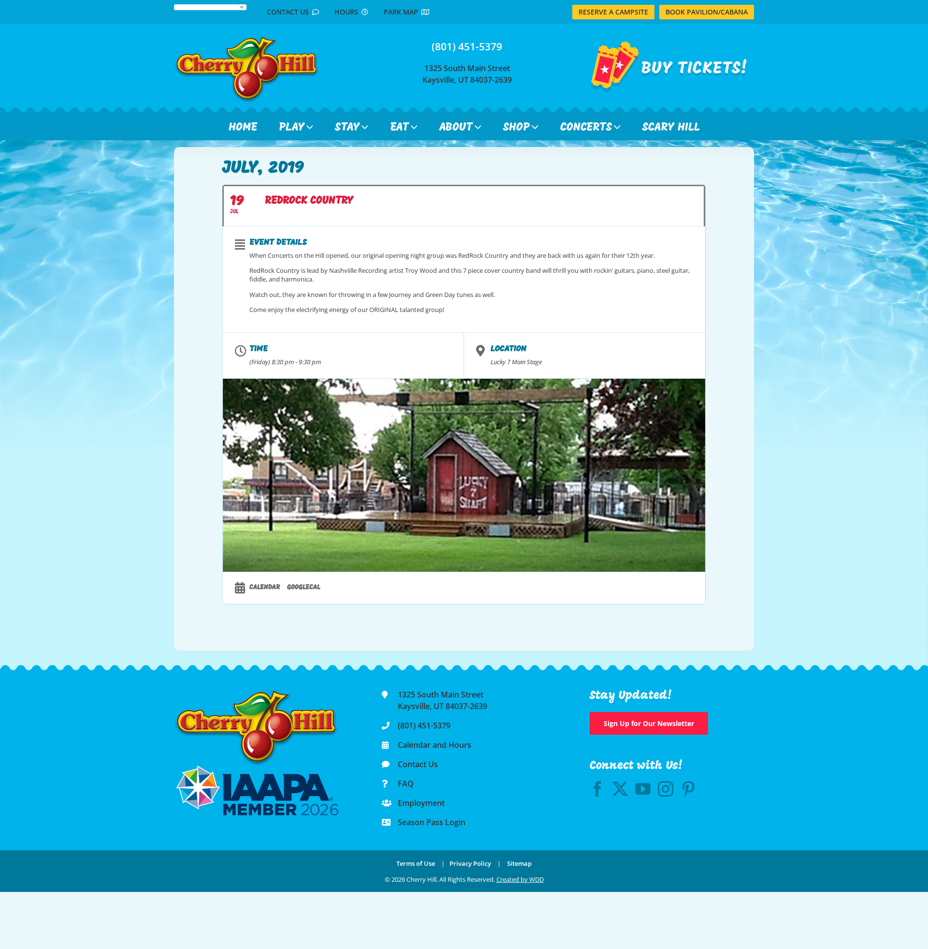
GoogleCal (303, 587)
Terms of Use (415, 863)
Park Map (402, 11)
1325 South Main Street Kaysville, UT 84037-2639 (467, 74)
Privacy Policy (470, 863)
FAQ (406, 783)
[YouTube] (643, 789)
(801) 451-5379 (467, 46)
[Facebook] (597, 789)
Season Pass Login (431, 822)
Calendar (264, 587)
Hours (348, 11)
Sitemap (519, 863)
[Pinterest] (688, 789)
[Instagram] (665, 789)
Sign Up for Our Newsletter (649, 723)
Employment (421, 803)
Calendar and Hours (434, 745)
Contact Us (289, 11)
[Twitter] (620, 789)
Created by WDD (520, 879)
